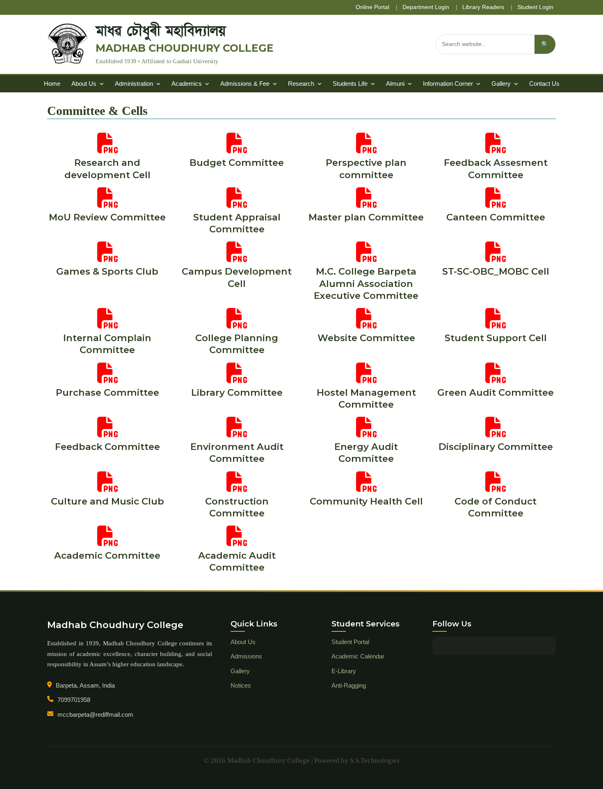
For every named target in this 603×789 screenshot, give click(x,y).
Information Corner (449, 83)
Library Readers (483, 7)
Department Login (425, 7)
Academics (187, 83)
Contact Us (544, 83)
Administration (135, 83)
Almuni (396, 83)
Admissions (246, 656)
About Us (84, 83)
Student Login (535, 7)
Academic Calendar (357, 656)
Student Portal (350, 641)
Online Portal (372, 7)
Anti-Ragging (348, 685)
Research (302, 83)
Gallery (501, 83)
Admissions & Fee (245, 83)
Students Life (351, 83)
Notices (241, 685)
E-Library (343, 670)
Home (52, 83)
